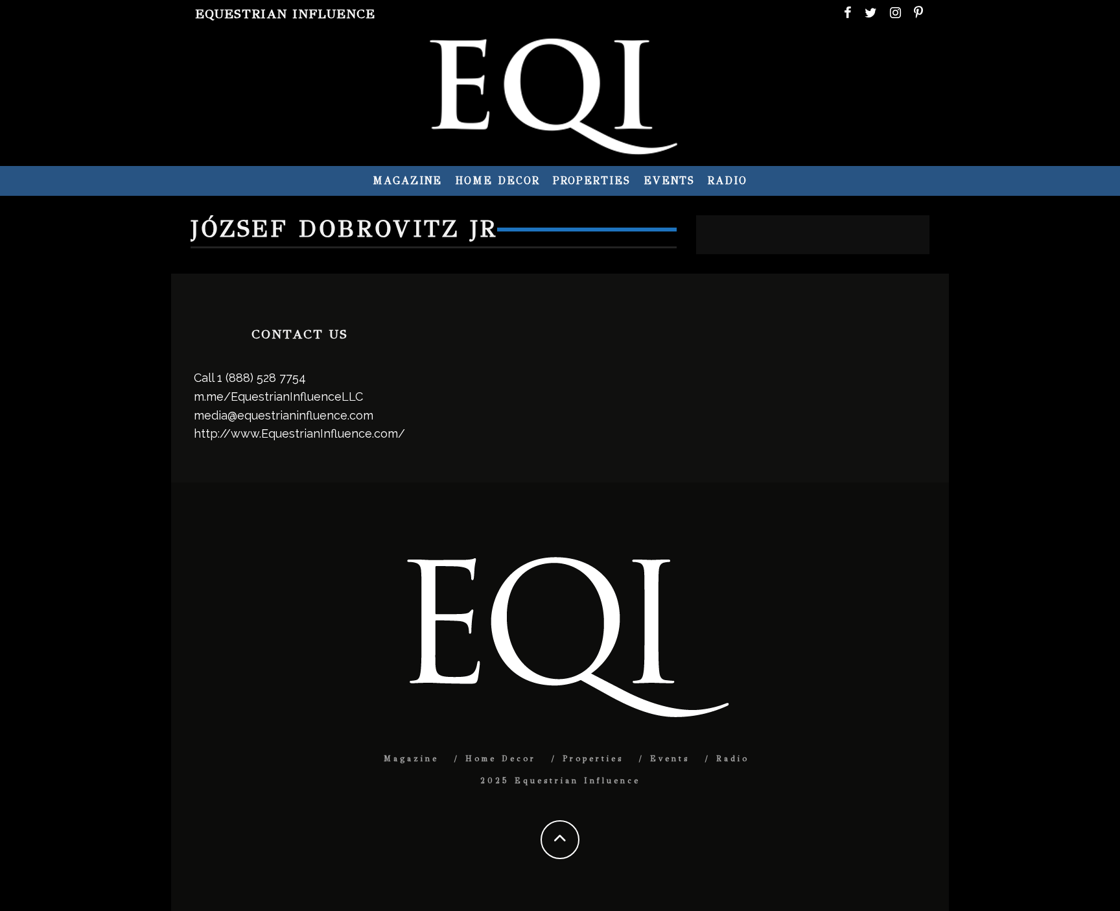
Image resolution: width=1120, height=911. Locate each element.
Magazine (407, 180)
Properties (592, 180)
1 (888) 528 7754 (261, 378)
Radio (727, 180)
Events (669, 180)
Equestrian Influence (285, 14)
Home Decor (497, 180)
